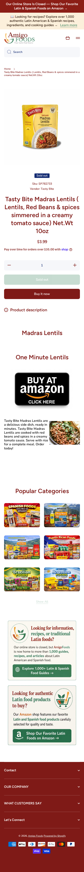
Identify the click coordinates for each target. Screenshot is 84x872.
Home (7, 68)
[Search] (7, 52)
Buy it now (42, 294)
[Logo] (19, 38)
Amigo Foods (35, 835)
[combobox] (42, 52)
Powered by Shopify (55, 835)
